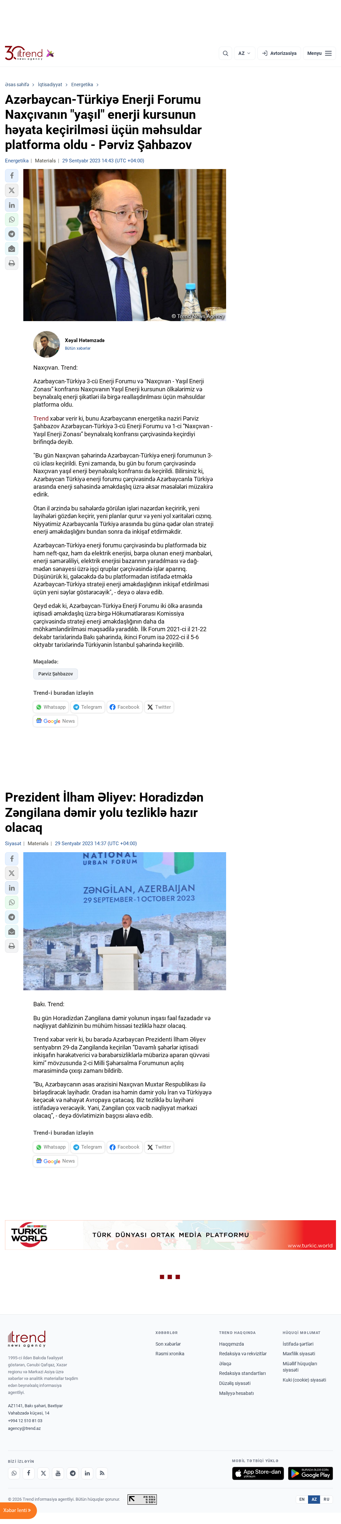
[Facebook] (29, 1473)
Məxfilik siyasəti (299, 1353)
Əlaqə (225, 1363)
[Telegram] (73, 1473)
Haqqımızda (231, 1344)
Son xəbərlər (168, 1344)
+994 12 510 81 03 (25, 1420)
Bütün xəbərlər (78, 348)
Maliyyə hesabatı (236, 1393)
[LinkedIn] (87, 1473)
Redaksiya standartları (242, 1373)
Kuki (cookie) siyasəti (304, 1380)
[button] (11, 175)
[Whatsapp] (14, 1473)
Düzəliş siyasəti (234, 1383)
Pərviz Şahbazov (55, 673)
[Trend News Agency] (26, 1339)
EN (302, 1499)
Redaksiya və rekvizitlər (243, 1353)
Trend (41, 418)
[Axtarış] (225, 53)
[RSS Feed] (102, 1473)
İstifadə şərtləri (298, 1344)
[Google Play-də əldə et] (310, 1473)
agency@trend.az (24, 1428)
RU (326, 1499)
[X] (43, 1473)
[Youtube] (58, 1473)
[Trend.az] (29, 53)
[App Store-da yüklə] (258, 1473)
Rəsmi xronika (170, 1353)
